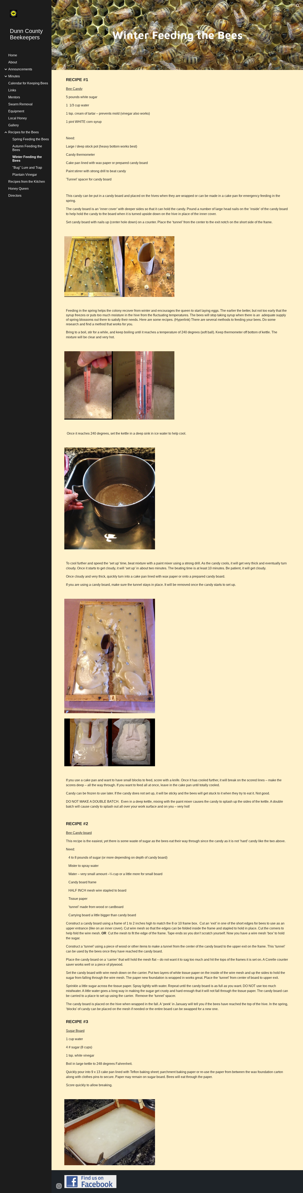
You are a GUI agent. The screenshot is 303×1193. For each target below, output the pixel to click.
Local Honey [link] (17, 118)
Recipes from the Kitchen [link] (26, 181)
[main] (177, 35)
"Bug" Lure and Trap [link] (27, 167)
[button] (298, 6)
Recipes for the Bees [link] (23, 132)
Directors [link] (14, 195)
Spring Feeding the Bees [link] (30, 139)
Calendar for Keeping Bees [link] (28, 83)
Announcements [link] (20, 69)
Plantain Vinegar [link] (24, 174)
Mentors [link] (14, 97)
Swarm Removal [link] (20, 104)
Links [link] (12, 90)
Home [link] (12, 55)
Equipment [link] (16, 111)
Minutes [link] (14, 76)
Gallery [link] (13, 125)
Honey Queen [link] (18, 188)
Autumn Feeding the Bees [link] (27, 148)
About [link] (12, 62)
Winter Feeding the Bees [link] (27, 158)
